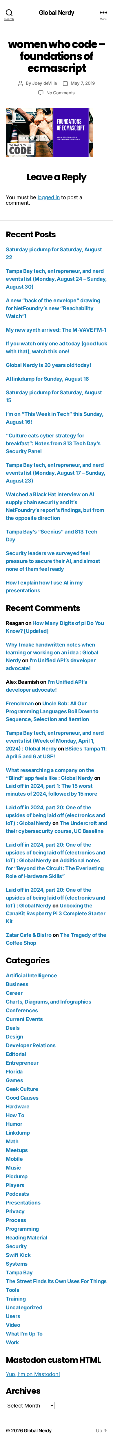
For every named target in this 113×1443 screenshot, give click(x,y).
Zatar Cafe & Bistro (29, 935)
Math (12, 1141)
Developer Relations (31, 1045)
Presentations (23, 1203)
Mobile (14, 1159)
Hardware (18, 1106)
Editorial (16, 1054)
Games (14, 1080)
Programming (22, 1229)
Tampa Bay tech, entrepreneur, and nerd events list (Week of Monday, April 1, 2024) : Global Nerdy (55, 741)
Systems (17, 1264)
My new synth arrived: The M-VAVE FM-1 (56, 330)
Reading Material (26, 1237)
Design (14, 1037)
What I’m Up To (24, 1334)
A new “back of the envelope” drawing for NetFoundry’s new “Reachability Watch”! (53, 308)
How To (15, 1115)
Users (13, 1316)
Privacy (15, 1211)
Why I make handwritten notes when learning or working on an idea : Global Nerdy (52, 652)
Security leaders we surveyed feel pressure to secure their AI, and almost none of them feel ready (53, 561)
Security (16, 1246)
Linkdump (18, 1133)
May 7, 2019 (83, 83)
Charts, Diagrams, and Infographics (48, 1002)
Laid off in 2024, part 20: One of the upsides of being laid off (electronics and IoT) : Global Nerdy (55, 815)
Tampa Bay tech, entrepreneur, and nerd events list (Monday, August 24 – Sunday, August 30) (56, 279)
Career (14, 993)
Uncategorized (24, 1307)
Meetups (17, 1150)
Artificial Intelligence (31, 975)
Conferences (22, 1010)
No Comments (60, 93)
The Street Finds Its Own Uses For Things (56, 1281)
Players (15, 1185)
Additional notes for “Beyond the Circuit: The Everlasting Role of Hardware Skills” (55, 868)
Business (17, 984)
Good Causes (22, 1098)
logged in (49, 197)
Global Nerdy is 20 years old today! (48, 365)
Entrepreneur (22, 1063)
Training (16, 1299)
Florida (14, 1071)
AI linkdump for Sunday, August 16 (47, 379)
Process (16, 1220)
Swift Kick (18, 1255)
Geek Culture (22, 1089)
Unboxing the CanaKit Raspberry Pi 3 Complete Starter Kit (55, 913)
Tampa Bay (19, 1272)
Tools (12, 1290)
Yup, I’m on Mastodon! (33, 1374)
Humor (14, 1124)
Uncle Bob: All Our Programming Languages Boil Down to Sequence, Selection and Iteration (52, 711)
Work (12, 1342)
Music (13, 1168)
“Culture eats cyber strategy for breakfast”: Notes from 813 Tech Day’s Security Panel (53, 443)
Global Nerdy (56, 12)
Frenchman (20, 703)
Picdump (17, 1176)
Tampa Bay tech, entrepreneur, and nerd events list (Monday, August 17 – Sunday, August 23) (55, 473)
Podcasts (17, 1194)
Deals (13, 1028)
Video (13, 1325)
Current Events (24, 1019)
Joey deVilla (44, 83)
